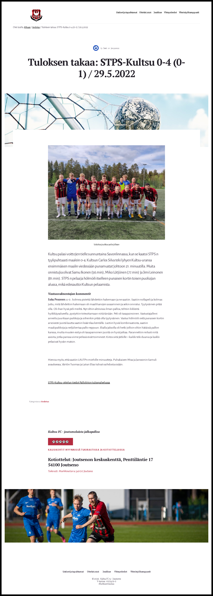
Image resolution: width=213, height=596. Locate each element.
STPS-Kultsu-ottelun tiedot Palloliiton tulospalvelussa (79, 382)
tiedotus (45, 402)
